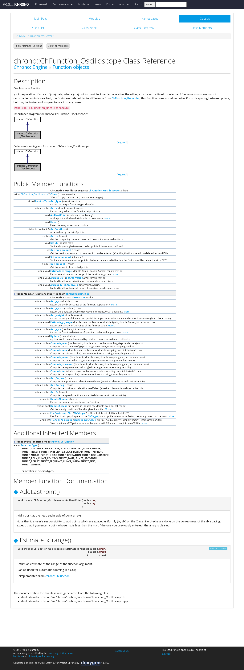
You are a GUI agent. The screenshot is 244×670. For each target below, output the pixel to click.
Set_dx (54, 243)
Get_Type (56, 201)
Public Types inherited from (44, 441)
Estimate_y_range (61, 322)
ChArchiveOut (74, 278)
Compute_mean (59, 357)
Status (137, 4)
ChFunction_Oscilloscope (41, 36)
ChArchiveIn (70, 285)
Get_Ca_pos (57, 378)
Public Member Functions (28, 45)
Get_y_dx (55, 301)
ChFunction (79, 297)
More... (108, 218)
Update (54, 336)
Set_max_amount (60, 257)
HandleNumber (59, 399)
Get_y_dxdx (57, 308)
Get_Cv (54, 392)
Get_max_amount (60, 250)
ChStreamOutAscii (85, 420)
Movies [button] (82, 4)
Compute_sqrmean (61, 364)
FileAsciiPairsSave (61, 420)
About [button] (123, 4)
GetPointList (58, 229)
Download (41, 4)
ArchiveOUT (57, 278)
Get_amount (57, 264)
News (98, 4)
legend (122, 142)
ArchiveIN (56, 285)
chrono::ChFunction (78, 294)
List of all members (58, 45)
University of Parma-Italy (41, 656)
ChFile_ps (79, 413)
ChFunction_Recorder (126, 98)
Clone (53, 194)
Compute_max (58, 343)
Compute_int (58, 371)
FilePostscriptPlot (61, 413)
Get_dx (54, 236)
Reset (53, 222)
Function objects (71, 67)
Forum (110, 4)
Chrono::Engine (30, 67)
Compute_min (58, 350)
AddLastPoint (58, 215)
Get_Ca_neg (57, 385)
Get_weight (57, 315)
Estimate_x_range (61, 271)
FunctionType (42, 201)
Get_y (53, 208)
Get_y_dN (55, 329)
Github (166, 654)
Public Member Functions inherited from (52, 294)
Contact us (122, 650)
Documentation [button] (61, 4)
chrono (21, 36)
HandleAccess (58, 406)
